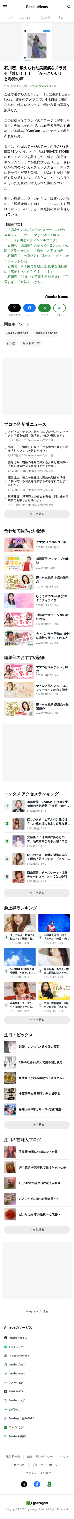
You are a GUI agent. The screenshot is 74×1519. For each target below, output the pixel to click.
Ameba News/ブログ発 (43, 86)
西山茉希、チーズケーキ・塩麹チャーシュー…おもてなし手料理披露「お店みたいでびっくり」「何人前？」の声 (48, 878)
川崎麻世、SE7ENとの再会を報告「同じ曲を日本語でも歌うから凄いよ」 (38, 498)
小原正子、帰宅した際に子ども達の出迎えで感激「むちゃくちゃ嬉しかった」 (38, 448)
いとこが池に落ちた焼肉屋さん (39, 1199)
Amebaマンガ (17, 1400)
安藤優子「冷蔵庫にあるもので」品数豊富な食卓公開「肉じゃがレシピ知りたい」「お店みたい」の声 (47, 843)
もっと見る (37, 514)
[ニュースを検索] (69, 6)
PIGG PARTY (16, 1391)
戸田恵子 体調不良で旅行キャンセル (42, 1167)
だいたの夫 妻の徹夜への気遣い (39, 1214)
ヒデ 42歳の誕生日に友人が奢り (39, 1183)
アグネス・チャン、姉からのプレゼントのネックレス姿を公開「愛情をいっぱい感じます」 (38, 433)
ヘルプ (64, 1457)
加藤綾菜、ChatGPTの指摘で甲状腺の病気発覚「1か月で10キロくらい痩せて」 (48, 806)
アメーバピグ (16, 1382)
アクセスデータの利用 (37, 1473)
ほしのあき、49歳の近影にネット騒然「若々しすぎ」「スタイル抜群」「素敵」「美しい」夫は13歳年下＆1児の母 (47, 861)
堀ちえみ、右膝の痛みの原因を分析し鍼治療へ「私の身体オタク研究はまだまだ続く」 (38, 464)
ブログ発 (44, 18)
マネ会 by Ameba (19, 1355)
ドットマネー (16, 1346)
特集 (60, 18)
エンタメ (25, 18)
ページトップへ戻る (37, 1311)
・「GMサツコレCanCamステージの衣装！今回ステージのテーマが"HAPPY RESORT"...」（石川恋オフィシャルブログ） (36, 234)
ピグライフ (15, 1409)
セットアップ (31, 343)
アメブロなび (16, 1427)
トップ (8, 18)
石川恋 (11, 343)
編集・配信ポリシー (40, 1457)
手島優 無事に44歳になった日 (38, 1152)
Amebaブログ (17, 1364)
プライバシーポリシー (46, 1465)
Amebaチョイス (18, 1337)
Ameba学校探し (18, 1436)
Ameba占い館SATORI (21, 1418)
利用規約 (19, 1465)
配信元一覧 (13, 1457)
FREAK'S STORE (46, 333)
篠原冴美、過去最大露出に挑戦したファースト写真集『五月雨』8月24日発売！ (56, 974)
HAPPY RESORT (17, 333)
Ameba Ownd (17, 1373)
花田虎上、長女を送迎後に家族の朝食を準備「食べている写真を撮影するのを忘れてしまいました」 (38, 481)
